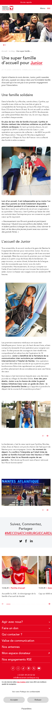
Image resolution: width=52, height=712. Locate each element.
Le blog (12, 51)
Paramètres (26, 709)
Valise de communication (18, 641)
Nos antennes (11, 647)
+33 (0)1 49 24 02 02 (26, 675)
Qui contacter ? (12, 634)
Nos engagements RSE (17, 659)
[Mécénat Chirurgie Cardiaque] (8, 8)
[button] (43, 436)
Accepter (14, 700)
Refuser (38, 700)
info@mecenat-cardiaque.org (26, 677)
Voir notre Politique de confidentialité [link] (26, 692)
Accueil (4, 51)
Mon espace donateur (16, 653)
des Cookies (21, 682)
